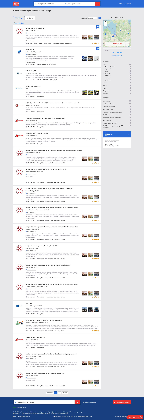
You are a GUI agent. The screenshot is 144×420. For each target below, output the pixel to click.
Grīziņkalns (107, 75)
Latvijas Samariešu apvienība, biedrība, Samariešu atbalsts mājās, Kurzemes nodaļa (52, 284)
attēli (30, 18)
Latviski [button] (128, 3)
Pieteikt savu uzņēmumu (122, 402)
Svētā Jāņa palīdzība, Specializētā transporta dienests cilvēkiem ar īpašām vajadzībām (53, 103)
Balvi (104, 88)
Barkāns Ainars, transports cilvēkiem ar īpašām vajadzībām (44, 320)
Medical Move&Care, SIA (33, 86)
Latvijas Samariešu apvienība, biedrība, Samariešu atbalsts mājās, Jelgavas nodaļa (51, 354)
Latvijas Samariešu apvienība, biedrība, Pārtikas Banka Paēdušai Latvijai (48, 265)
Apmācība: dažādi (108, 109)
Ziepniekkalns (108, 69)
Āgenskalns (108, 80)
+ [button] (105, 22)
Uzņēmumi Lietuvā (21, 407)
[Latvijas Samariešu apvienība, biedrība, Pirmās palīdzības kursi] (19, 375)
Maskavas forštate (110, 67)
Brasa (106, 71)
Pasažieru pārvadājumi (109, 106)
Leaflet (129, 46)
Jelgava (105, 82)
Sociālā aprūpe (107, 101)
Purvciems (107, 77)
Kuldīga (105, 85)
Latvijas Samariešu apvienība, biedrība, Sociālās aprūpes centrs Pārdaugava (49, 188)
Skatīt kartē (115, 43)
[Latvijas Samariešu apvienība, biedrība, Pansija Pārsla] (19, 248)
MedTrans (29, 303)
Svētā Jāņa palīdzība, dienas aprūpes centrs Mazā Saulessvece (45, 118)
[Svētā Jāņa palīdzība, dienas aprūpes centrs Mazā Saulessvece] (19, 120)
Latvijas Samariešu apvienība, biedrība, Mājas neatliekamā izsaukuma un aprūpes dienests (54, 150)
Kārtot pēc (84, 18)
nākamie (65, 392)
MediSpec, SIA (30, 49)
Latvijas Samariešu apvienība (35, 28)
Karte (122, 4)
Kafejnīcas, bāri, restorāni (109, 123)
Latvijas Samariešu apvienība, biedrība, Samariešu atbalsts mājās (46, 169)
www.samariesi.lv (31, 33)
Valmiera (105, 93)
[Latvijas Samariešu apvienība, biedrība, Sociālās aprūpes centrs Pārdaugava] (19, 191)
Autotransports (107, 120)
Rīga (104, 64)
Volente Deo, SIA (31, 71)
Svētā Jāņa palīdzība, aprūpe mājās (37, 133)
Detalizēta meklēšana (89, 402)
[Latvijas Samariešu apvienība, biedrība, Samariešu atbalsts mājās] (19, 171)
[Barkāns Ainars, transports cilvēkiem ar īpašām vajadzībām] (19, 322)
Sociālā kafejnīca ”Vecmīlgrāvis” (36, 337)
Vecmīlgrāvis (108, 73)
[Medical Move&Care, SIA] (19, 88)
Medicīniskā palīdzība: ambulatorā (112, 117)
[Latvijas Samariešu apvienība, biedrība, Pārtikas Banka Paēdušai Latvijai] (19, 267)
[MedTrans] (19, 305)
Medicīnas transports (32, 54)
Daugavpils (106, 91)
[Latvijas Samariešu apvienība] (19, 30)
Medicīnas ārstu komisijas (110, 115)
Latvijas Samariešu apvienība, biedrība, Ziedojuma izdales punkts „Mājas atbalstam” (52, 227)
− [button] (105, 24)
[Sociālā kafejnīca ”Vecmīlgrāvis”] (19, 339)
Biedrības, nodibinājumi (109, 103)
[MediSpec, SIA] (19, 52)
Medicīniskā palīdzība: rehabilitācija (112, 112)
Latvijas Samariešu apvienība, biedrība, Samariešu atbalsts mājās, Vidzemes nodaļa (52, 207)
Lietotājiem (118, 416)
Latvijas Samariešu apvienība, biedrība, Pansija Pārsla (42, 246)
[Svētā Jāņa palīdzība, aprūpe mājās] (19, 135)
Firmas (18, 18)
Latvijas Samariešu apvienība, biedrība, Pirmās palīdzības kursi (45, 373)
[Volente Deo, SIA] (19, 73)
